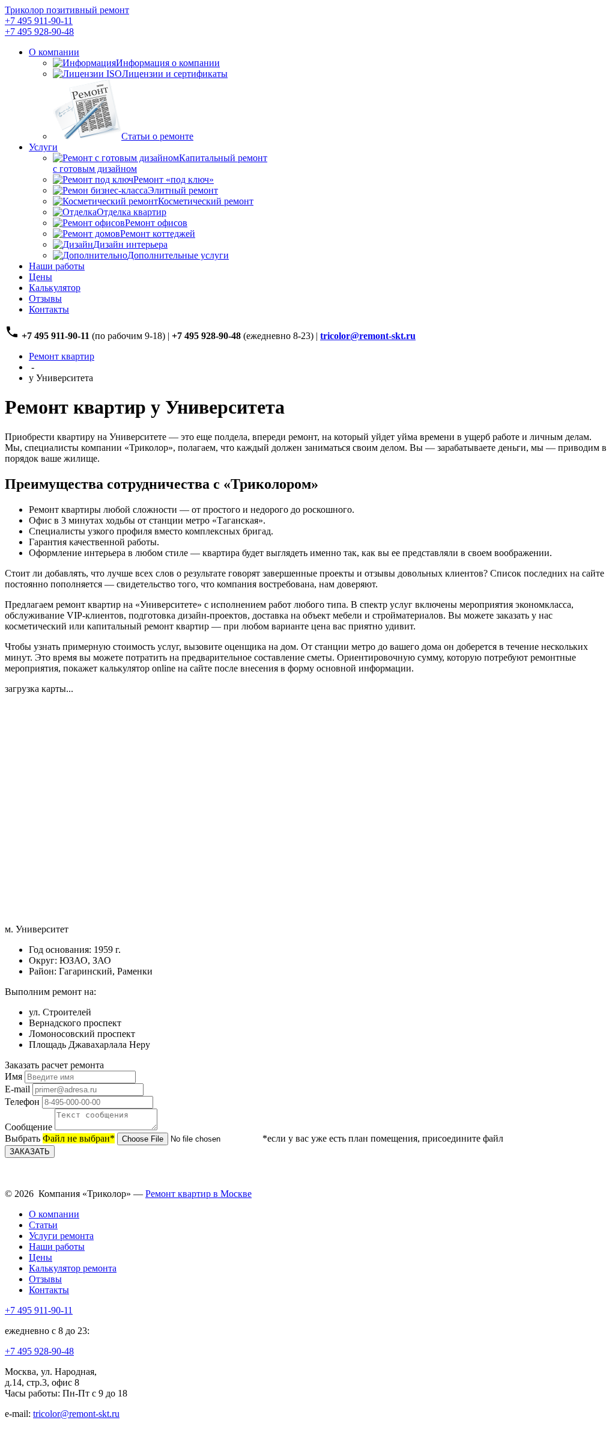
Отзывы (45, 298)
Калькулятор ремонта (73, 1268)
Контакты (49, 309)
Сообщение (28, 1127)
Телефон (22, 1102)
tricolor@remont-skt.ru (76, 1414)
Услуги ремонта (61, 1236)
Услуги (43, 147)
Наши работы (57, 266)
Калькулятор (54, 288)
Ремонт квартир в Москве (198, 1194)
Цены (40, 277)
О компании (54, 52)
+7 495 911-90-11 (39, 21)
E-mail (17, 1089)
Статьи (43, 1225)
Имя (13, 1076)
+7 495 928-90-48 (39, 31)
